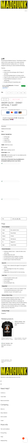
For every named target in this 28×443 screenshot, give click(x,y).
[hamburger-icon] (25, 11)
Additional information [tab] (6, 128)
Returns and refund (5, 400)
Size (2, 92)
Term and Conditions (5, 429)
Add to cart (16, 99)
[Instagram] (14, 384)
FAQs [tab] (2, 131)
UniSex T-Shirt (4, 107)
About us (2, 409)
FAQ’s (2, 436)
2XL (17, 218)
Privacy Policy (4, 432)
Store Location (4, 416)
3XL (19, 218)
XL (15, 218)
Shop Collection (4, 412)
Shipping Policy (4, 440)
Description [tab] (3, 126)
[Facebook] (14, 381)
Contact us (3, 392)
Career (2, 420)
